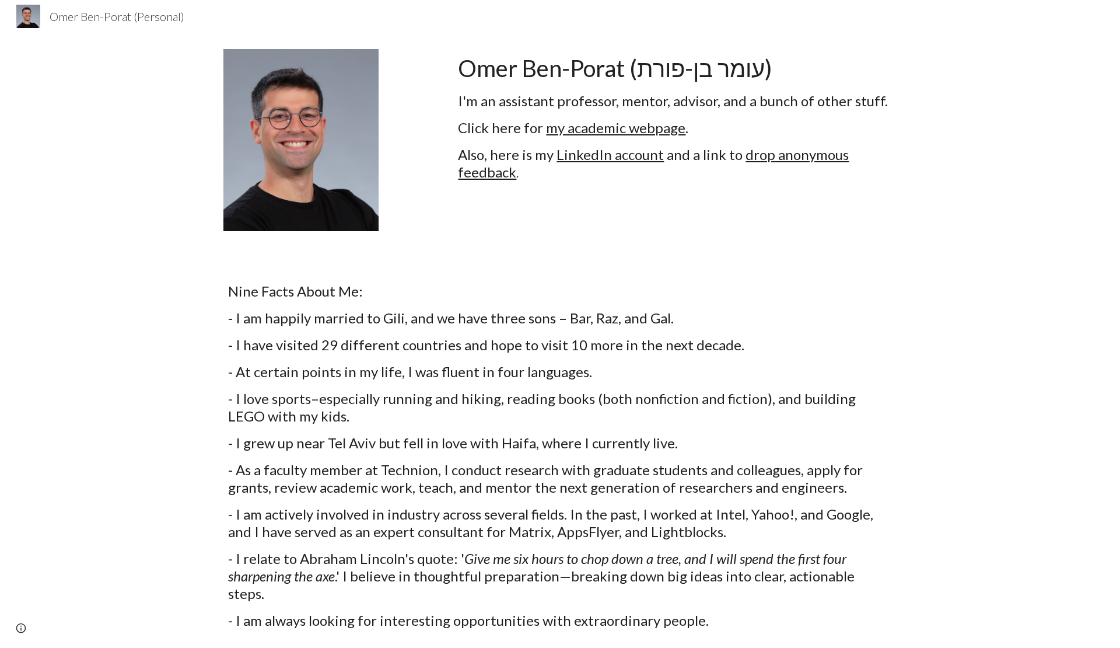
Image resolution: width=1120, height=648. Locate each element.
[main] (675, 117)
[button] (21, 628)
